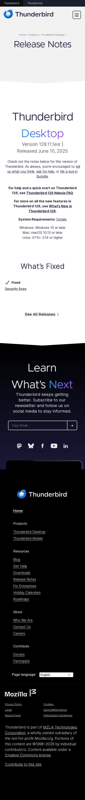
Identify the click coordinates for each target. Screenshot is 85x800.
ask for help (45, 171)
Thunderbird (11, 3)
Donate (19, 654)
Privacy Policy (13, 704)
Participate (21, 661)
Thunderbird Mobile (28, 538)
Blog (16, 559)
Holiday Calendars (27, 592)
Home (18, 511)
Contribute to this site (23, 764)
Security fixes (15, 289)
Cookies (49, 704)
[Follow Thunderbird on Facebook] (42, 446)
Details (61, 219)
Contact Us (22, 627)
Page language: (24, 674)
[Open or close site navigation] (77, 15)
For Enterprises (24, 586)
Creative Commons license (28, 755)
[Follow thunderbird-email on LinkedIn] (65, 446)
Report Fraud (13, 715)
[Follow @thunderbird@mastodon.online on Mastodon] (19, 446)
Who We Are (23, 620)
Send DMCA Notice (55, 709)
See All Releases (40, 314)
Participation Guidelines (58, 715)
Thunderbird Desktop (29, 532)
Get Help (20, 566)
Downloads (21, 573)
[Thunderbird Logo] (29, 14)
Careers (19, 633)
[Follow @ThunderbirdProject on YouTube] (54, 446)
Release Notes (24, 579)
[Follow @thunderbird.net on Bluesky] (31, 446)
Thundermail (34, 3)
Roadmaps (21, 599)
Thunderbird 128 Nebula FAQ (49, 193)
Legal (8, 709)
